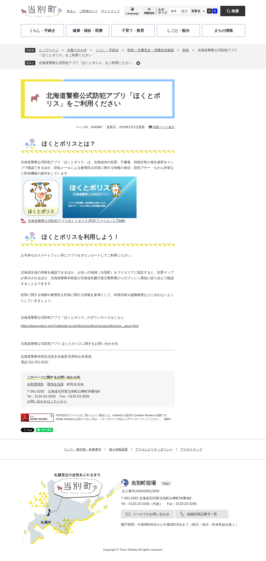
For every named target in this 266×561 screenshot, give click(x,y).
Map (166, 483)
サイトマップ (110, 11)
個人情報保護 (118, 449)
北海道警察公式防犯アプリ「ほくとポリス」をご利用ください (85, 63)
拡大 (184, 11)
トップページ (49, 50)
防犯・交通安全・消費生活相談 (150, 50)
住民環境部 (35, 384)
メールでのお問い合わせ (151, 514)
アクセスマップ (191, 449)
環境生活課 (55, 384)
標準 (174, 11)
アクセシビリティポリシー (154, 449)
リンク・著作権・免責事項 (82, 449)
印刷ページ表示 (164, 127)
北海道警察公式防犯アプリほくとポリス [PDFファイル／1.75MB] (76, 221)
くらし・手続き (107, 50)
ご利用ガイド (88, 11)
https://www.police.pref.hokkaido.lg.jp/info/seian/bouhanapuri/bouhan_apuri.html (79, 326)
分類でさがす (77, 50)
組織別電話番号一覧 (202, 514)
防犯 (185, 50)
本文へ (71, 11)
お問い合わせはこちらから (47, 401)
